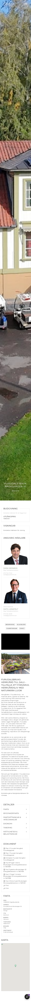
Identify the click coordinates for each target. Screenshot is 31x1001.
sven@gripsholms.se (9, 574)
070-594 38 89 (7, 614)
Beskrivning (10, 624)
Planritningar (12, 628)
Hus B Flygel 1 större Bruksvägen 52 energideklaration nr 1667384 (15, 864)
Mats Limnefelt (10, 609)
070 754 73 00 (7, 573)
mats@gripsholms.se (10, 615)
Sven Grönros (10, 568)
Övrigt (22, 628)
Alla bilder (21, 624)
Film (7, 885)
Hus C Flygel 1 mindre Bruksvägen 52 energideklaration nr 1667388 (15, 876)
